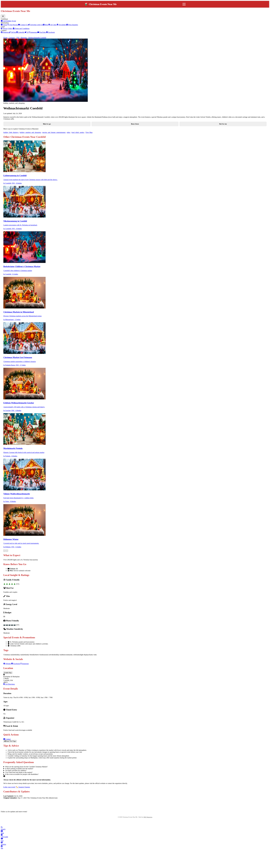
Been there (135, 124)
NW (17, 37)
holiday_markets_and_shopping (30, 132)
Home (5, 37)
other (69, 132)
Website (8, 664)
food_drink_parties (78, 132)
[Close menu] (3, 16)
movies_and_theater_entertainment (54, 132)
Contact (8, 739)
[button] (135, 673)
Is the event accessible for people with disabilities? (21, 774)
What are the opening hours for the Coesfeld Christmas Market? (26, 767)
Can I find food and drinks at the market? (18, 772)
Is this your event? (9, 787)
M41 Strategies (148, 817)
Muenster (24, 37)
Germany (12, 37)
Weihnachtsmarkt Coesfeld (37, 37)
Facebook (16, 664)
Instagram (25, 664)
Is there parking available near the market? (19, 768)
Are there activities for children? (15, 770)
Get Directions (10, 684)
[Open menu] (184, 4)
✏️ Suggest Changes (23, 787)
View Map (88, 132)
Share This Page (10, 741)
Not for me (223, 124)
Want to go (47, 124)
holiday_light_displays (11, 132)
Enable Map (7, 672)
